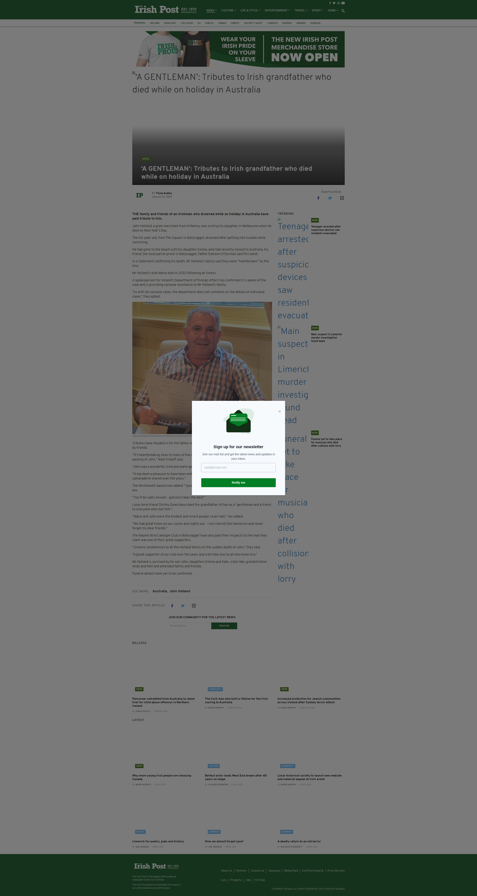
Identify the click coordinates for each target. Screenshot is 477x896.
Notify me (238, 482)
